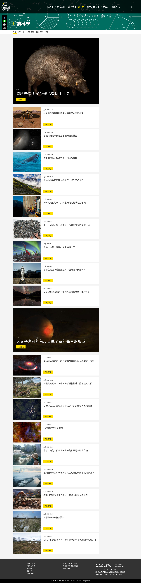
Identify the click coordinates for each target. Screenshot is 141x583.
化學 (19, 32)
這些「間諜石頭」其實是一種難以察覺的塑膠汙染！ (67, 225)
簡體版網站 (66, 568)
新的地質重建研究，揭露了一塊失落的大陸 (63, 180)
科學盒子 (105, 7)
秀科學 (71, 7)
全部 (15, 32)
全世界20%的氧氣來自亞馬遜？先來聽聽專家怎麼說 (67, 406)
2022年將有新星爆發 (53, 428)
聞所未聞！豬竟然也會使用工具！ (45, 93)
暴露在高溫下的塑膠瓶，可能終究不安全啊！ (64, 269)
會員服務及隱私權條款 (70, 566)
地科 (24, 32)
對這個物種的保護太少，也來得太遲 (60, 158)
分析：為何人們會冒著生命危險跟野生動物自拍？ (66, 450)
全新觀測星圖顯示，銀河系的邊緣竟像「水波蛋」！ (67, 292)
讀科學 (81, 7)
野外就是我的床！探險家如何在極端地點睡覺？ (65, 202)
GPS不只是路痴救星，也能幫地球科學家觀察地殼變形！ (69, 540)
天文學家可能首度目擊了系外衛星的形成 (50, 341)
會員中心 (116, 7)
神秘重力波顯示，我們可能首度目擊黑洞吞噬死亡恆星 (68, 361)
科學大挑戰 (59, 7)
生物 (42, 32)
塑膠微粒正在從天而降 (54, 517)
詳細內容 (21, 99)
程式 (46, 32)
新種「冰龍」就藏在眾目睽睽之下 (59, 247)
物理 (37, 32)
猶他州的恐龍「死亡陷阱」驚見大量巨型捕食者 (65, 495)
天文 (28, 32)
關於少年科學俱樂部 (70, 563)
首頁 (49, 7)
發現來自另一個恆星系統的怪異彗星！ (61, 135)
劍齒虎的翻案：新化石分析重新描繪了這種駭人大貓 (67, 383)
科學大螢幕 (92, 7)
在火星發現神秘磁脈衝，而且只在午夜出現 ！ (64, 113)
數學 (33, 32)
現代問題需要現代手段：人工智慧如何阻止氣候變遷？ (68, 473)
